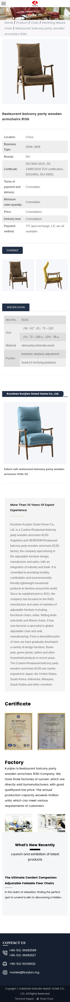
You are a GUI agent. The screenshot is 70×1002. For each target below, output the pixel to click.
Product (21, 22)
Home (8, 22)
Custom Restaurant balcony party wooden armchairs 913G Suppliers (33, 535)
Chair (35, 22)
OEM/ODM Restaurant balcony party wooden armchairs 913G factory (34, 546)
